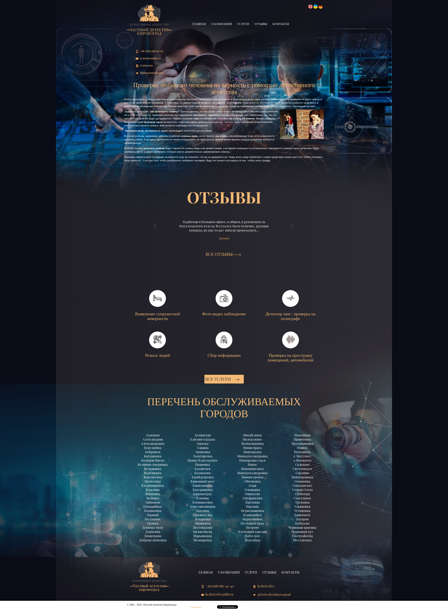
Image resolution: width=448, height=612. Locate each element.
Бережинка (152, 448)
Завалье (203, 443)
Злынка (202, 448)
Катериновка (203, 490)
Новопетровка (252, 477)
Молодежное (252, 439)
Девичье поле (152, 527)
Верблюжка (152, 473)
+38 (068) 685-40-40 (151, 51)
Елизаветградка (202, 439)
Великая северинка (152, 464)
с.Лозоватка (302, 460)
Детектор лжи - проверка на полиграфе (290, 316)
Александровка (152, 443)
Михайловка (252, 435)
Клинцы (202, 498)
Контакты (280, 24)
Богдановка (152, 456)
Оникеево (252, 494)
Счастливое (302, 498)
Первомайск (252, 515)
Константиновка (202, 506)
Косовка (203, 511)
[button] (156, 229)
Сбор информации (224, 355)
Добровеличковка (152, 540)
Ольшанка (252, 490)
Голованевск (152, 506)
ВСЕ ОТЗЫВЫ (219, 254)
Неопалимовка (252, 443)
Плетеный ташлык (252, 532)
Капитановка (202, 485)
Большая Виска (152, 460)
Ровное (302, 448)
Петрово (252, 527)
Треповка (302, 502)
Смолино (302, 473)
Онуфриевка (252, 498)
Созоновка (302, 481)
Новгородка (252, 452)
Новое (252, 464)
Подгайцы (252, 540)
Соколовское (302, 485)
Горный (153, 515)
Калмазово (202, 473)
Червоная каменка (302, 527)
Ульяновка (302, 506)
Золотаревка (202, 456)
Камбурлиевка (203, 477)
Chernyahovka (302, 536)
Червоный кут (302, 532)
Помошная (302, 435)
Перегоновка (252, 519)
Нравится (196, 607)
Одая (252, 485)
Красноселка (202, 515)
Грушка (152, 523)
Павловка (252, 502)
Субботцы (302, 494)
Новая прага (252, 448)
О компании (221, 24)
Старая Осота (302, 490)
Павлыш (252, 506)
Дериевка (152, 532)
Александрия (153, 439)
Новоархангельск (252, 460)
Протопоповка (302, 443)
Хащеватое (302, 515)
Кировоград (202, 494)
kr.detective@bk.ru (150, 58)
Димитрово (153, 536)
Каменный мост (203, 481)
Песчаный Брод (252, 523)
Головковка (152, 511)
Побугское (252, 536)
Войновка (152, 494)
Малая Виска (202, 532)
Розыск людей (157, 355)
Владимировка (152, 485)
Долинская (202, 435)
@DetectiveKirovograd (151, 73)
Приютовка (302, 439)
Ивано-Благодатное (202, 460)
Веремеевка (153, 477)
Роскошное (302, 452)
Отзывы (260, 24)
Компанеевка (202, 502)
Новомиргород (252, 469)
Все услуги (218, 379)
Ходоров (302, 519)
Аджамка (153, 435)
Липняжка (203, 523)
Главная (199, 24)
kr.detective (146, 65)
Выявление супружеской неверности (157, 316)
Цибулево (302, 523)
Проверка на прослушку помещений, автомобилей (290, 357)
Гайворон (153, 502)
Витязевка (153, 481)
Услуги (243, 24)
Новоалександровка (252, 456)
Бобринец (152, 452)
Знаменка (202, 452)
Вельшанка (152, 469)
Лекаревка (203, 519)
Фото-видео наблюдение (224, 314)
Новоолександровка (252, 473)
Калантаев (203, 469)
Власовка (153, 490)
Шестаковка (302, 540)
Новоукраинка (302, 477)
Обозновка (252, 481)
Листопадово (203, 527)
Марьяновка (202, 536)
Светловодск (302, 469)
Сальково (302, 464)
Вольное (152, 498)
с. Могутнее (302, 456)
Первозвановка (252, 511)
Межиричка (202, 540)
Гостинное (153, 519)
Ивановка (202, 464)
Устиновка (302, 511)
